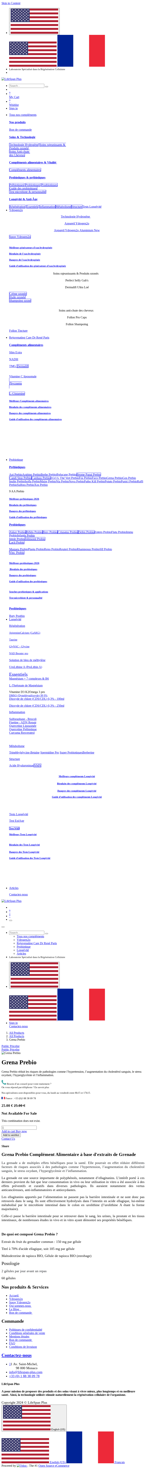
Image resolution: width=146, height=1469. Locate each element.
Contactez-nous (18, 894)
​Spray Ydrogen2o (20, 236)
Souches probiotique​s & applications (28, 591)
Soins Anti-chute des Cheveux (19, 153)
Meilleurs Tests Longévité (23, 834)
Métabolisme (63, 206)
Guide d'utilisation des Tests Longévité (29, 858)
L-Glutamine (17, 393)
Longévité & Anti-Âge (23, 199)
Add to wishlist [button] (11, 1135)
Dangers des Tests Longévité (24, 852)
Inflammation (47, 206)
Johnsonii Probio (35, 539)
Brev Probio (50, 532)
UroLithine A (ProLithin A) (25, 667)
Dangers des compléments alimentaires (30, 413)
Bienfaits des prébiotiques (22, 505)
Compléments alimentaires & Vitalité (33, 162)
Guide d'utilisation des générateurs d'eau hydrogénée (37, 265)
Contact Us (8, 1138)
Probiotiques (32, 185)
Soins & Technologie (22, 137)
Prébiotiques (16, 185)
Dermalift (22, 366)
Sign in (13, 108)
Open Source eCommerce (53, 1465)
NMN (37, 765)
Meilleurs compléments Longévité (77, 776)
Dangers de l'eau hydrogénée (24, 259)
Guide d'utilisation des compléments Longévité (77, 796)
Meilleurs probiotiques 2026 (24, 563)
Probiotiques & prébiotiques (27, 177)
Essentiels (32, 206)
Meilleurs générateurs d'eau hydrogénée (30, 247)
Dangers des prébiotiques (22, 511)
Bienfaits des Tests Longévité (24, 844)
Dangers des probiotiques (22, 575)
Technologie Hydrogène (23, 144)
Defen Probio (86, 532)
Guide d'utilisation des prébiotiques (28, 517)
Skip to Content (11, 3)
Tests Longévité (18, 814)
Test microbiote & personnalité (27, 191)
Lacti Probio (16, 542)
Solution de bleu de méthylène (27, 660)
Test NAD (14, 828)
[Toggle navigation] (10, 920)
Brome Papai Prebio (89, 474)
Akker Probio (17, 532)
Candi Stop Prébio (20, 478)
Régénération (17, 206)
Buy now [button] (21, 1131)
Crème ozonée (18, 293)
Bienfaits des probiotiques (23, 569)
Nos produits (17, 122)
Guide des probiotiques (23, 188)
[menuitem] (33, 65)
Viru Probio (16, 552)
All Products (16, 1032)
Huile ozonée (17, 297)
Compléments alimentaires (25, 169)
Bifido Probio (34, 532)
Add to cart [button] (9, 1131)
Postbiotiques (49, 185)
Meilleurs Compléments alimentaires (29, 401)
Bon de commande (20, 129)
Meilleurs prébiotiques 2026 (24, 498)
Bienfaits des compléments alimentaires (30, 407)
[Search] (46, 86)
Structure (76, 206)
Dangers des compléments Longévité (76, 790)
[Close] (3, 927)
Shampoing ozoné (20, 300)
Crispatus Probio (68, 532)
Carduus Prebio (41, 478)
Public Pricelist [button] (10, 1046)
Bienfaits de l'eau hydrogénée (25, 253)
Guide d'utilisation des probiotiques (28, 581)
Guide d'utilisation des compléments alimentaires (35, 419)
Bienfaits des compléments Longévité (77, 783)
